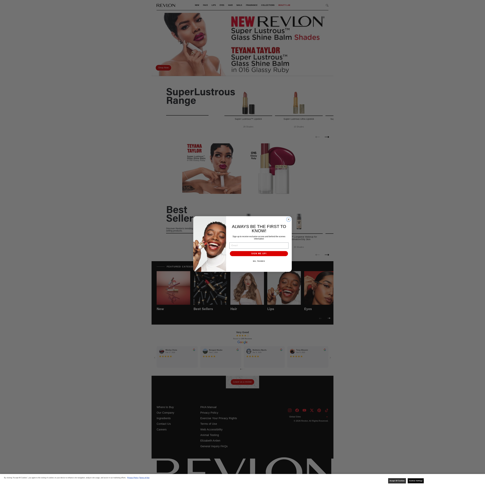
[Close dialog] (288, 219)
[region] (242, 481)
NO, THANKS (259, 261)
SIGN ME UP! (259, 253)
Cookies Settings (415, 481)
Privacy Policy (133, 478)
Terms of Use (144, 478)
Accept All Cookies (397, 481)
